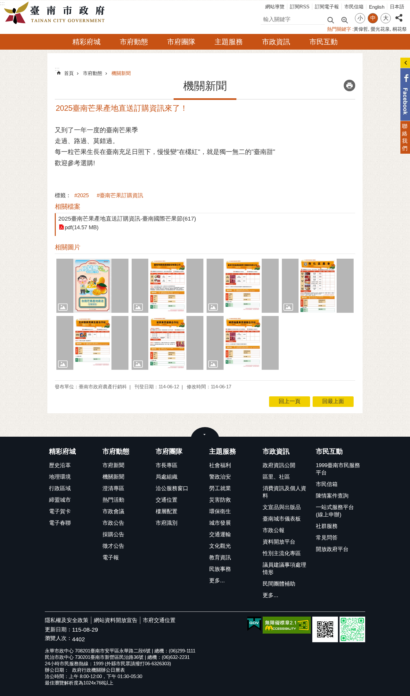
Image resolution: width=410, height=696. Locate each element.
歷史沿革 (60, 465)
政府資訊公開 (279, 465)
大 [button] (386, 18)
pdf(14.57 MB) (82, 227)
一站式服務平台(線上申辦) (335, 511)
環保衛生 (220, 511)
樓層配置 (166, 511)
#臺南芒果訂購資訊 (120, 195)
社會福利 (220, 465)
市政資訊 (276, 42)
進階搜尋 (344, 19)
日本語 (397, 6)
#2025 (81, 195)
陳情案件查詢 (332, 496)
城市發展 (220, 523)
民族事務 (220, 569)
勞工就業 (220, 488)
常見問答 (327, 538)
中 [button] (373, 18)
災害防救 (220, 500)
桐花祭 (399, 29)
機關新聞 (121, 73)
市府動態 (134, 42)
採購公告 (113, 534)
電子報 (110, 557)
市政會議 (113, 511)
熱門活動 (113, 500)
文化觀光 (220, 546)
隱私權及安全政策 (66, 620)
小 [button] (360, 18)
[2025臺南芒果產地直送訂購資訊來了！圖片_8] (325, 629)
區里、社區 (276, 477)
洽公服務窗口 (172, 488)
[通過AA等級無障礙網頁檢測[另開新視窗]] (287, 625)
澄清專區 (113, 488)
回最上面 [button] (333, 401)
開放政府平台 (332, 549)
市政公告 (113, 523)
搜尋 (266, 18)
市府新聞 (113, 465)
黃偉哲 (361, 29)
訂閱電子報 (327, 6)
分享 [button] (398, 14)
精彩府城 (86, 42)
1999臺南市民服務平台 (338, 469)
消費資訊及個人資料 (284, 492)
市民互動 (323, 42)
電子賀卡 (60, 511)
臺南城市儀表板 (282, 519)
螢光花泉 (380, 29)
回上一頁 (289, 401)
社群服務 (327, 526)
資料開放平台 (279, 542)
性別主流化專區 (282, 553)
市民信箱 (354, 6)
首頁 (69, 73)
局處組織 (166, 477)
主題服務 (229, 42)
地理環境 (60, 477)
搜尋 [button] (330, 20)
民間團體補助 (279, 584)
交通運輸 (220, 534)
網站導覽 (274, 6)
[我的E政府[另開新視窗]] (254, 624)
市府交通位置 (159, 620)
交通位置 (166, 500)
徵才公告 (113, 546)
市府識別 (166, 523)
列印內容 (349, 85)
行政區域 (60, 488)
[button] (92, 285)
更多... (217, 581)
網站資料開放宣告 (115, 620)
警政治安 (220, 477)
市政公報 (273, 530)
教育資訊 (220, 557)
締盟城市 (60, 500)
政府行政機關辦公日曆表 (98, 670)
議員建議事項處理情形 (284, 568)
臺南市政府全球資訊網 (56, 13)
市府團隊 (181, 42)
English (376, 7)
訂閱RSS (299, 6)
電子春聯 (60, 523)
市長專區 (166, 465)
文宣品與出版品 (282, 507)
